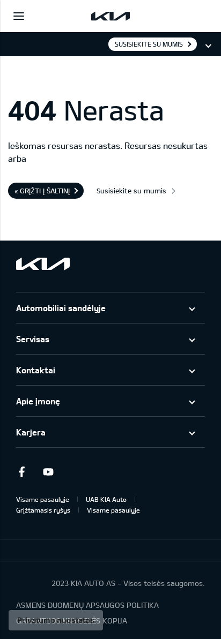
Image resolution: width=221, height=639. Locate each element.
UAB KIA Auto (106, 499)
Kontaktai (35, 370)
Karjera (31, 432)
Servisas (32, 339)
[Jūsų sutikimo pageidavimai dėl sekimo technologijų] (56, 620)
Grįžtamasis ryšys (43, 510)
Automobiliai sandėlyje (61, 308)
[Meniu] (19, 16)
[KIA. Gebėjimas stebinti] (43, 263)
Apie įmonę (38, 401)
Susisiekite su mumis (149, 44)
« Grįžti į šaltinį (42, 190)
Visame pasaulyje (42, 499)
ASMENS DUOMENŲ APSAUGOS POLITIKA (87, 605)
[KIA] (110, 16)
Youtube (48, 472)
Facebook (21, 472)
